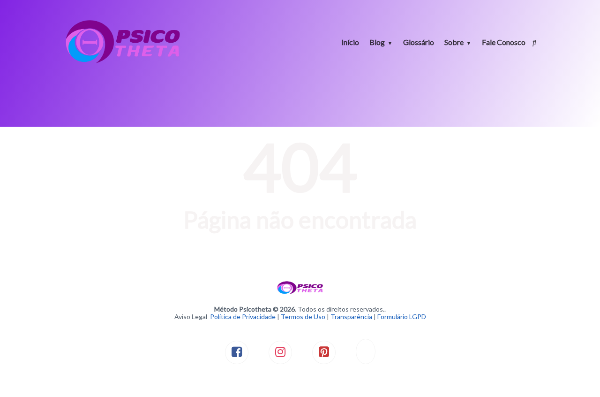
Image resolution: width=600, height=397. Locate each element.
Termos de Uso (303, 317)
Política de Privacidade (243, 317)
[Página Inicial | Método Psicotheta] (122, 62)
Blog (377, 42)
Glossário (418, 42)
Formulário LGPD (401, 317)
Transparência (351, 317)
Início (350, 42)
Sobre (454, 42)
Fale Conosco (503, 42)
